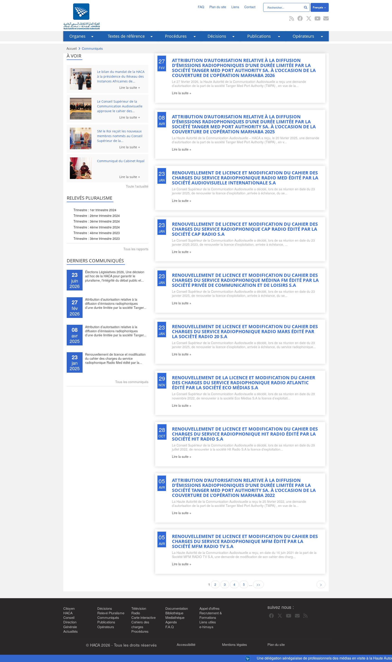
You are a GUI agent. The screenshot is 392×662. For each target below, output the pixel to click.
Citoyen (69, 608)
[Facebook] (300, 19)
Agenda (171, 622)
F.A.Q (169, 627)
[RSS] (291, 19)
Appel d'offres (209, 608)
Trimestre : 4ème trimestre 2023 (97, 233)
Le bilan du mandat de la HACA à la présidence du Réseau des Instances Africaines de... (121, 76)
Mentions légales (234, 644)
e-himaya (206, 627)
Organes (77, 36)
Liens (235, 7)
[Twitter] (309, 19)
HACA (68, 613)
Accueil (71, 48)
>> (258, 584)
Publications (259, 36)
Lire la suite (128, 87)
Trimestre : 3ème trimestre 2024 (97, 221)
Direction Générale (70, 624)
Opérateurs (303, 36)
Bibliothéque (174, 613)
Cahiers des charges (140, 624)
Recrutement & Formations (210, 615)
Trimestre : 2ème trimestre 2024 (97, 215)
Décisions (217, 36)
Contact (249, 7)
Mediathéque (174, 617)
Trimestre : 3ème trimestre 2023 (97, 238)
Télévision (138, 608)
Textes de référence (126, 36)
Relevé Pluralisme (110, 613)
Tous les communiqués (131, 381)
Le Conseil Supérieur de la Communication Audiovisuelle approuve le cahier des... (119, 106)
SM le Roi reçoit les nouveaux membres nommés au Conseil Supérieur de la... (119, 136)
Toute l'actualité (137, 186)
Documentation (176, 608)
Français (318, 7)
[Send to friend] (326, 19)
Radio (135, 613)
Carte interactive (143, 617)
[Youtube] (317, 19)
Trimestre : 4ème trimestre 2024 (97, 227)
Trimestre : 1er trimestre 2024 (95, 210)
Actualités (70, 631)
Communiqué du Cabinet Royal (121, 161)
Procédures (176, 36)
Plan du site (217, 7)
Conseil (68, 617)
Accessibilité (186, 644)
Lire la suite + (181, 93)
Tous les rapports (135, 249)
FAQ (201, 7)
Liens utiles (207, 622)
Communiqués (108, 617)
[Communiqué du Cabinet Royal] (82, 168)
